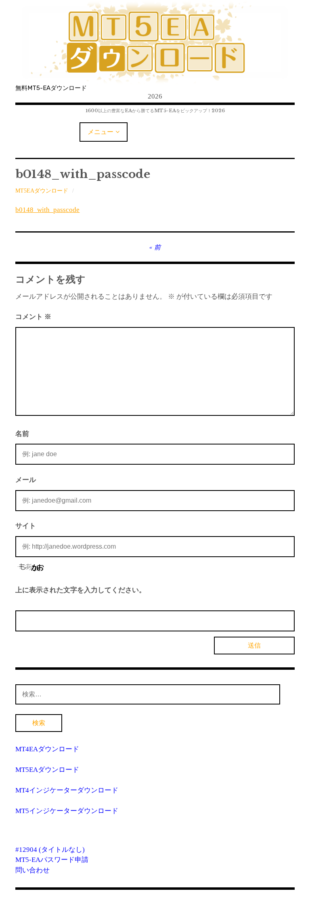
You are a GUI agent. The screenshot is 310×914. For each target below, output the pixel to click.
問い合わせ (32, 870)
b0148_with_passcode (47, 210)
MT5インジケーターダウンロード (66, 811)
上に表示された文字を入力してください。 (80, 590)
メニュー (100, 132)
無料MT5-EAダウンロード (51, 88)
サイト (25, 526)
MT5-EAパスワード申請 (51, 860)
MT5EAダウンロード (41, 191)
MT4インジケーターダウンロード (66, 790)
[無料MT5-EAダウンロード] (154, 42)
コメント (33, 317)
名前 (22, 434)
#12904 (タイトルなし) (50, 849)
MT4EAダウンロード (47, 749)
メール (25, 480)
